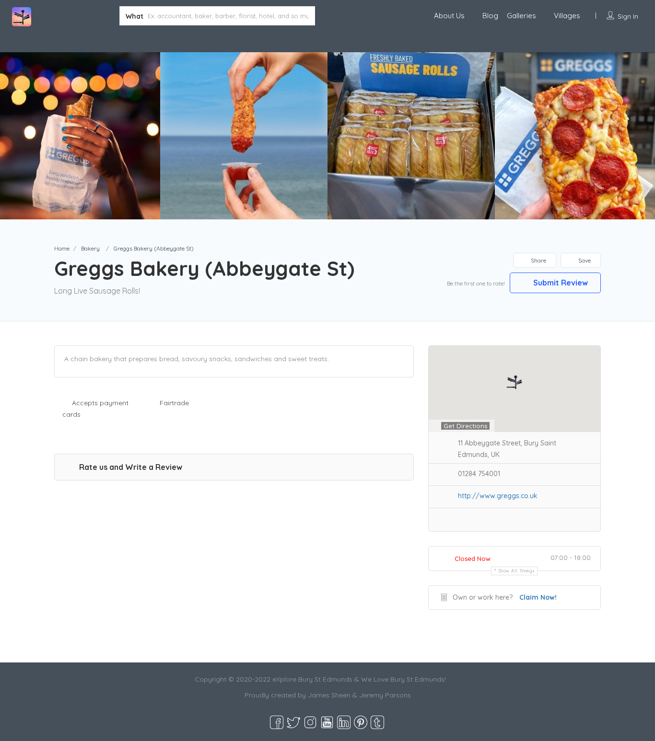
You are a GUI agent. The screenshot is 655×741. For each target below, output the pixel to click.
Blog (490, 15)
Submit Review (559, 282)
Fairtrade (174, 403)
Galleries (521, 15)
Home (62, 248)
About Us (449, 15)
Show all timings (517, 570)
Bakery (90, 248)
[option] (244, 135)
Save (584, 260)
